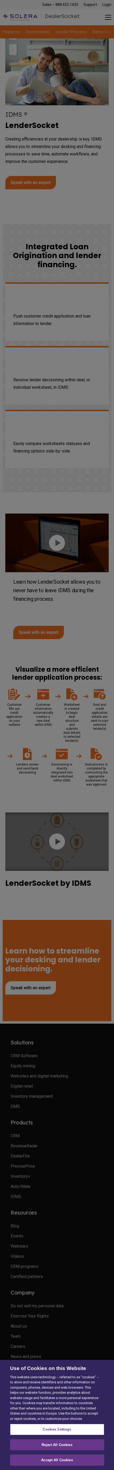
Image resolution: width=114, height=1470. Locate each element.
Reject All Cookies (57, 1445)
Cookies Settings (57, 1429)
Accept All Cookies (57, 1460)
